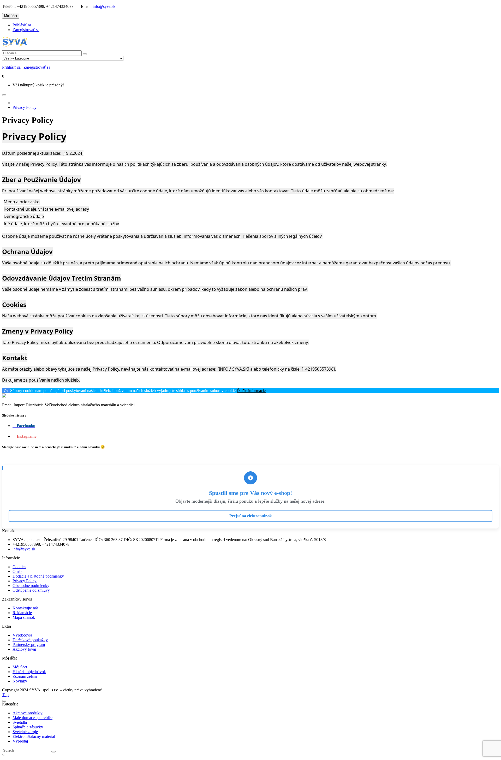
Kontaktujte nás (25, 608)
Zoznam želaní (25, 676)
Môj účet (20, 667)
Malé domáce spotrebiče (32, 717)
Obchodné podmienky (31, 585)
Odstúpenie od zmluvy (31, 590)
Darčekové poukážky (30, 640)
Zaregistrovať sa (26, 29)
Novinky (20, 681)
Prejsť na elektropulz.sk (250, 516)
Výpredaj (20, 741)
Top (5, 694)
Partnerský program (29, 644)
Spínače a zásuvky (28, 727)
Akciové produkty (28, 713)
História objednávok (29, 671)
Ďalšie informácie (251, 390)
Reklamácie (22, 612)
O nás (17, 571)
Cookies (19, 567)
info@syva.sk (104, 6)
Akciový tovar (24, 649)
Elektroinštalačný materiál (34, 736)
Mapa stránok (24, 617)
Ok (6, 391)
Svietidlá (20, 722)
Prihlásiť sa (22, 25)
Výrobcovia (22, 635)
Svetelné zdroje (25, 731)
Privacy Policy (25, 107)
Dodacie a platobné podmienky (38, 576)
